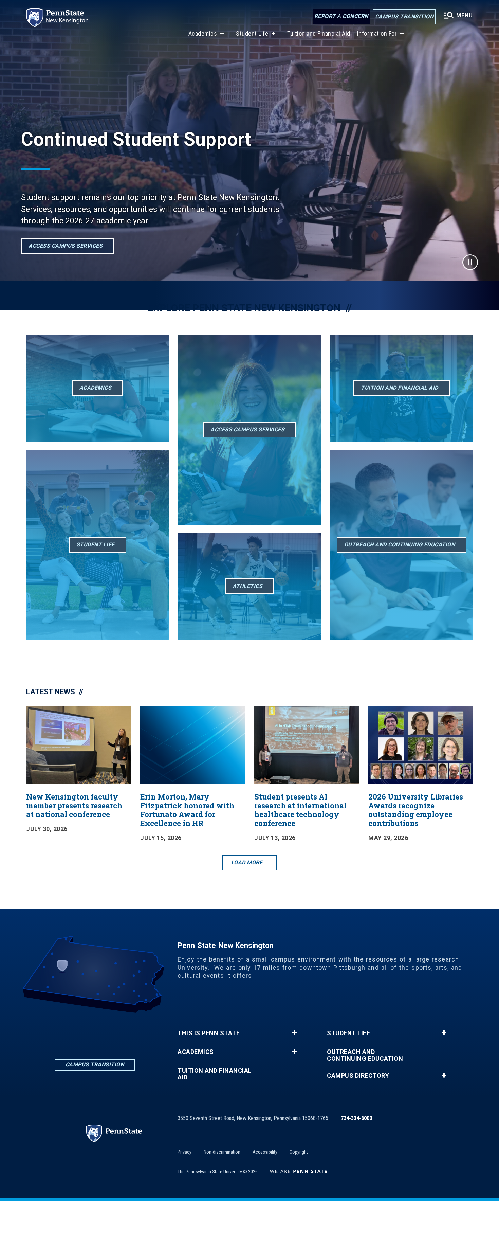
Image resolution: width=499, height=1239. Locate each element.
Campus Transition (404, 16)
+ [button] (294, 1032)
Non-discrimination (222, 1152)
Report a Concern (341, 16)
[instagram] (94, 1031)
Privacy (184, 1152)
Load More (247, 862)
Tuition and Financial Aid (318, 33)
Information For (377, 33)
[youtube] (130, 1031)
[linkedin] (59, 1031)
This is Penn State (209, 1033)
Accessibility (265, 1152)
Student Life (252, 33)
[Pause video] (470, 262)
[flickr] (112, 1031)
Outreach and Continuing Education (365, 1055)
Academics (202, 33)
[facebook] (77, 1031)
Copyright (299, 1152)
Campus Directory (358, 1075)
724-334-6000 (356, 1118)
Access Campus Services (66, 246)
